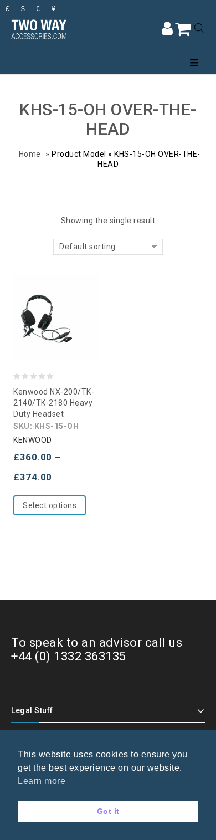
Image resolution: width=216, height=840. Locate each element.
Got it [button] (108, 811)
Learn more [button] (41, 781)
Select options (49, 505)
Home (30, 154)
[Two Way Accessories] (38, 28)
